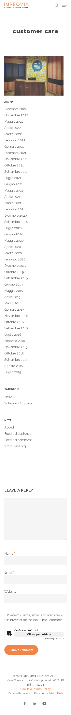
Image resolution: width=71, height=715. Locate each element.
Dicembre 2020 (15, 215)
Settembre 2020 (16, 222)
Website (10, 591)
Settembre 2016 (16, 328)
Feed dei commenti (18, 440)
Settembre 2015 (16, 360)
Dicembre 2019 (15, 266)
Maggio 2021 (13, 190)
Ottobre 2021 (14, 165)
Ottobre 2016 (14, 322)
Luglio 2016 (12, 334)
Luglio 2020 (13, 228)
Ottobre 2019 (14, 272)
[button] (64, 5)
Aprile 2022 (12, 128)
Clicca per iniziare (39, 634)
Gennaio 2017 (14, 309)
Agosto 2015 (13, 366)
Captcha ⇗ (54, 638)
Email (9, 572)
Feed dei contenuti (17, 434)
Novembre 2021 (16, 159)
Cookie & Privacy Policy (35, 689)
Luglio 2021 (12, 178)
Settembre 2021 (16, 172)
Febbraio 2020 (14, 259)
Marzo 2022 (13, 134)
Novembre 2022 (16, 115)
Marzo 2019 (12, 303)
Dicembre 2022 (15, 109)
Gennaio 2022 (14, 146)
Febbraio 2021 (14, 209)
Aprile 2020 (12, 247)
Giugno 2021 (13, 184)
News (8, 397)
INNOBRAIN (56, 693)
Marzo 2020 (13, 253)
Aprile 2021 (12, 197)
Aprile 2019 (12, 297)
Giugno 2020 (13, 234)
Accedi (9, 427)
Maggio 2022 (13, 121)
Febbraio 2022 (14, 140)
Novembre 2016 (16, 316)
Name (9, 553)
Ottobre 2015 (14, 353)
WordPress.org (15, 446)
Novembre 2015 (16, 347)
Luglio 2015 (12, 372)
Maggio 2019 (13, 291)
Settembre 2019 (16, 278)
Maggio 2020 (14, 240)
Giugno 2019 (13, 284)
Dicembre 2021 (15, 153)
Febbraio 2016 (14, 341)
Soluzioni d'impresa (18, 403)
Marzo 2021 (12, 203)
